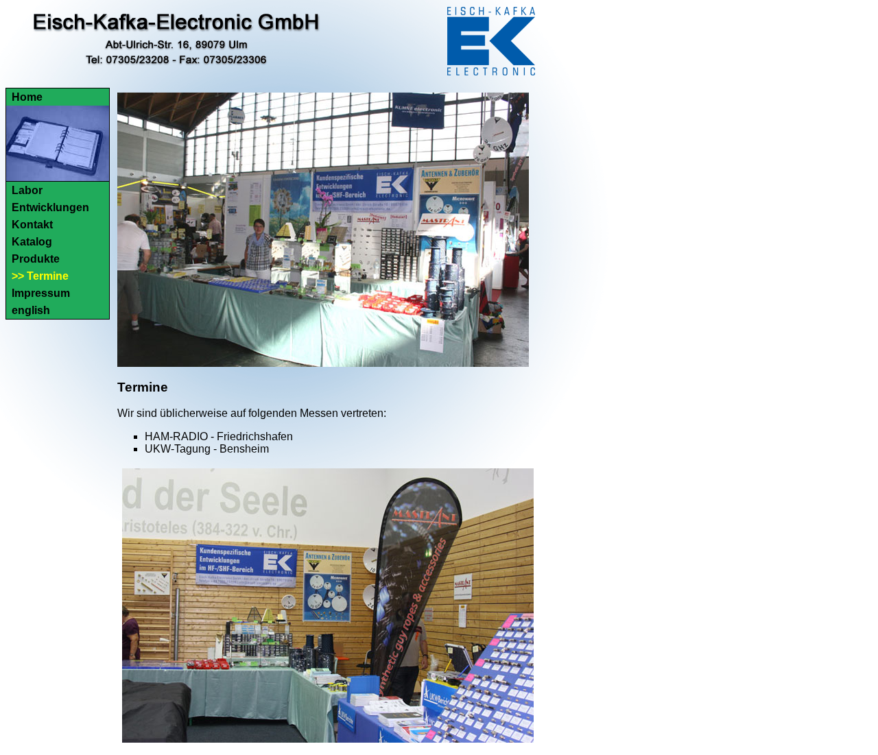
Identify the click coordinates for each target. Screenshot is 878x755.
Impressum (41, 293)
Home (27, 97)
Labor (27, 190)
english (31, 310)
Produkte (36, 259)
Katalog (32, 242)
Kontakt (32, 224)
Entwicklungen (50, 207)
